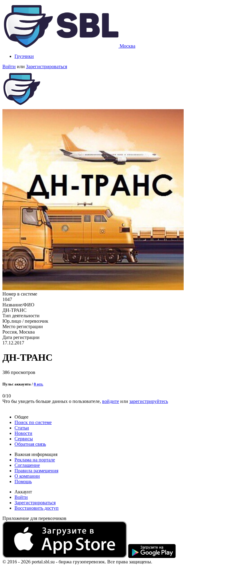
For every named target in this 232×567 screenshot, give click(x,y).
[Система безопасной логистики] (61, 46)
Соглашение (27, 465)
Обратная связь (30, 444)
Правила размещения (36, 470)
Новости (23, 433)
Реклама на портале (34, 459)
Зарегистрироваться (46, 66)
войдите (110, 401)
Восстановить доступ (36, 508)
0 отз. (38, 384)
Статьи (21, 427)
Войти (9, 66)
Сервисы (23, 438)
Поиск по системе (33, 422)
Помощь (23, 481)
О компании (27, 476)
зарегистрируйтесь (148, 401)
